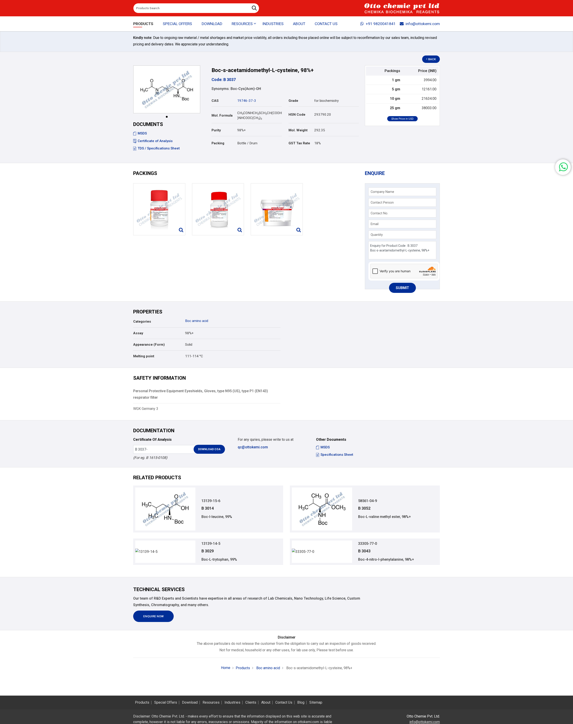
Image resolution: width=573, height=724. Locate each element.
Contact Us (326, 23)
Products (143, 23)
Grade (293, 101)
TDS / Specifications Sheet (159, 148)
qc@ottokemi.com (253, 447)
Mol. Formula (222, 115)
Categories (142, 321)
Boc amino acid (196, 321)
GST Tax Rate (299, 143)
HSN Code (297, 115)
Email (374, 224)
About (299, 23)
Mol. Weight (298, 130)
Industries (273, 23)
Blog (300, 702)
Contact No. (379, 213)
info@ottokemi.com (423, 23)
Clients (250, 702)
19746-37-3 (246, 101)
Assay (138, 333)
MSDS (142, 133)
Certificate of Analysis (155, 141)
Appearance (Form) (149, 345)
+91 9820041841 (381, 23)
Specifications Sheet (337, 455)
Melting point (143, 356)
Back (432, 59)
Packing (218, 143)
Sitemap (315, 702)
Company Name (382, 192)
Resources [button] (242, 23)
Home (225, 668)
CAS (215, 101)
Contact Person (382, 202)
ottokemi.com (308, 722)
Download (212, 23)
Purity (216, 130)
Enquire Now (153, 616)
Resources (211, 702)
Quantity (377, 235)
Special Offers (177, 23)
